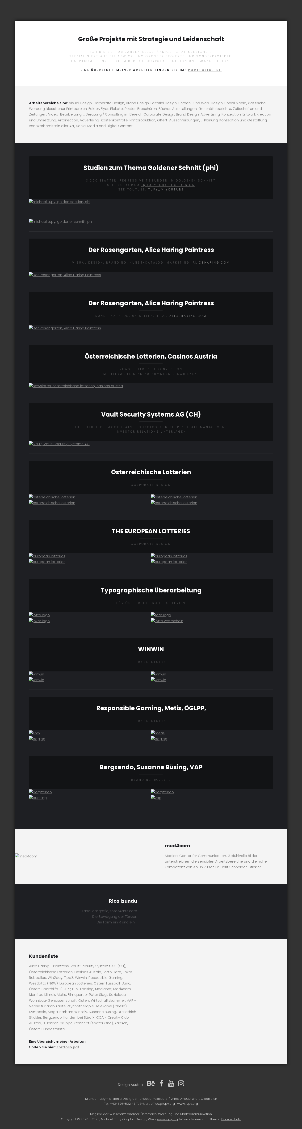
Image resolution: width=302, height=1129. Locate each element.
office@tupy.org (163, 1103)
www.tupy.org (187, 1103)
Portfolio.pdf (205, 70)
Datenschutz (231, 1119)
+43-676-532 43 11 (124, 1103)
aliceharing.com (211, 263)
